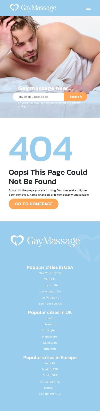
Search (76, 96)
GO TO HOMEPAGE (34, 204)
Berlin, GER (50, 375)
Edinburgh (50, 342)
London (50, 318)
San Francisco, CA (50, 303)
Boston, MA (50, 285)
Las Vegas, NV (50, 297)
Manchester (50, 336)
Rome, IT (50, 388)
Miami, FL (50, 279)
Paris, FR (50, 363)
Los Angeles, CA (50, 291)
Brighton (50, 349)
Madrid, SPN (50, 369)
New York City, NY (50, 273)
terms (62, 103)
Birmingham (50, 330)
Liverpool (50, 324)
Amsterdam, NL (50, 381)
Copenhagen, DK (50, 394)
